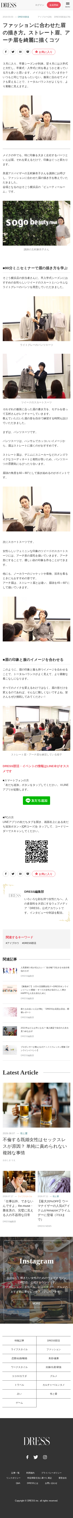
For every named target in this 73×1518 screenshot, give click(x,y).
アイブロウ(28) (45, 17)
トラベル (19, 1384)
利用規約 (30, 1473)
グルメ (53, 1376)
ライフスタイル (25, 1196)
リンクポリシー (13, 1478)
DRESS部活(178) (62, 17)
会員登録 (53, 5)
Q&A (18, 1483)
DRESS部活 (23, 17)
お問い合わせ (51, 1483)
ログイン (39, 5)
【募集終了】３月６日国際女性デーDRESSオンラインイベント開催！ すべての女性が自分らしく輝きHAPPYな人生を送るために (45, 989)
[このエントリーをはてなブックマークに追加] (20, 52)
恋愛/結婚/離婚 (19, 1358)
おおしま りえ (9, 1160)
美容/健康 (54, 1358)
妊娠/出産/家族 (53, 1367)
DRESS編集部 (34, 891)
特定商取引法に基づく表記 (39, 1478)
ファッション (54, 1349)
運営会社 (63, 1478)
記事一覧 (15, 1473)
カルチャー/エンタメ (54, 1384)
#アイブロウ (12, 943)
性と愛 (24, 1133)
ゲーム (19, 1402)
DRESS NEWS (44, 1226)
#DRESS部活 (29, 943)
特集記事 (19, 1340)
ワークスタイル (19, 1367)
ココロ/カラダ (19, 1376)
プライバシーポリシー (51, 1473)
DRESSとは (32, 1483)
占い (19, 1393)
